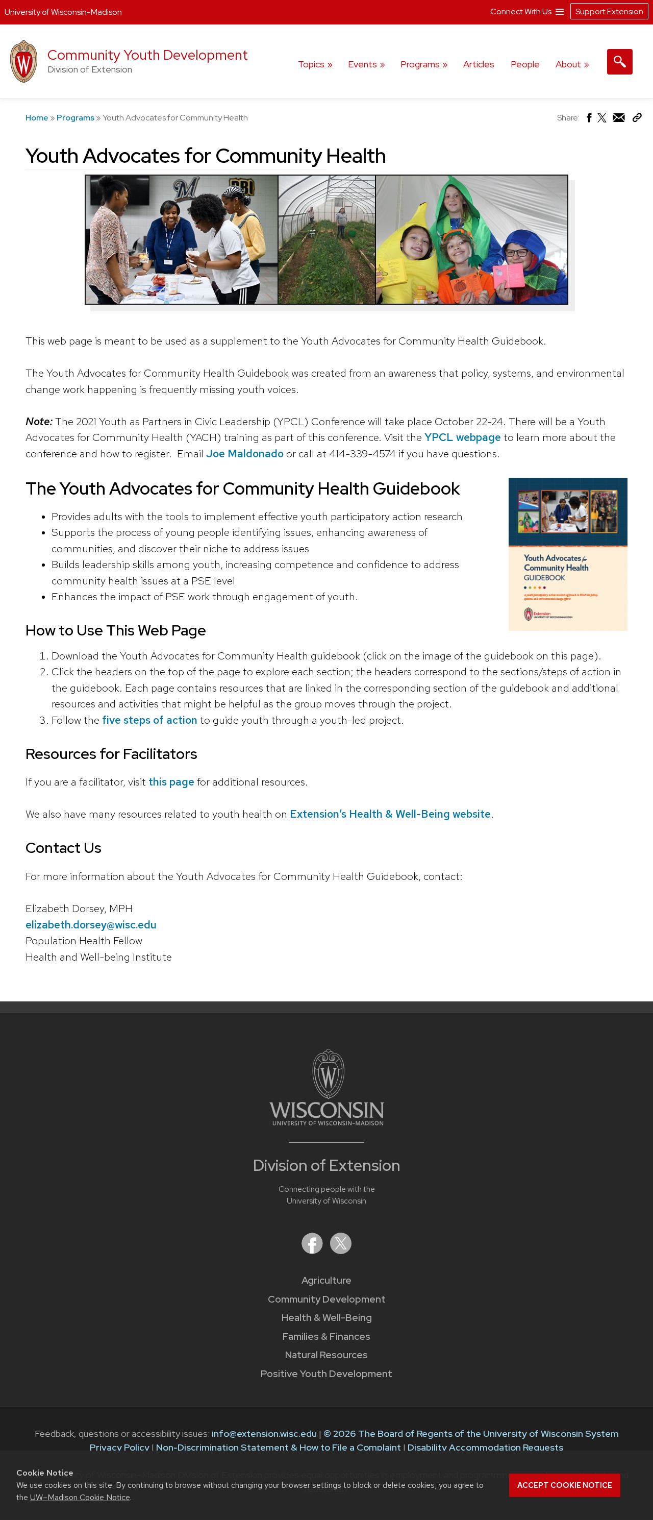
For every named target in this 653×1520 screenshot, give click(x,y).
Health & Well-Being (327, 1317)
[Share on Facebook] (588, 120)
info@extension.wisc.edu (264, 1433)
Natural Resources (326, 1355)
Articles (478, 64)
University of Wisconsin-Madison (63, 12)
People (525, 64)
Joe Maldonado (245, 453)
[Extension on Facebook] (313, 1250)
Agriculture (326, 1280)
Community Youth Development (147, 55)
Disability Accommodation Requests (485, 1447)
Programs (420, 64)
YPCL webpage (462, 437)
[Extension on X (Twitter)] (340, 1250)
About (568, 64)
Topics (311, 64)
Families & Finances (326, 1336)
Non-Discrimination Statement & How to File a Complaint (278, 1447)
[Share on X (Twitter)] (602, 121)
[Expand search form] (620, 62)
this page (171, 782)
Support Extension (609, 11)
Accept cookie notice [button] (564, 1485)
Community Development (327, 1299)
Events (362, 64)
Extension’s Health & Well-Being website (390, 814)
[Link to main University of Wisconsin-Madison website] (326, 1122)
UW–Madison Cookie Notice (80, 1497)
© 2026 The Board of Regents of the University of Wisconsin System (471, 1433)
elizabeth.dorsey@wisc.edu (91, 924)
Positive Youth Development (326, 1373)
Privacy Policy (119, 1447)
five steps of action (151, 720)
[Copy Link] (637, 119)
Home (37, 117)
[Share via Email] (619, 120)
